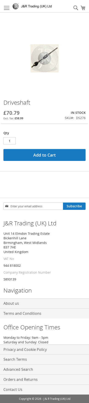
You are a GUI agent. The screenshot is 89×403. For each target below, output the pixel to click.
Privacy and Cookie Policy (25, 349)
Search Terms (15, 359)
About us (11, 303)
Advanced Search (18, 369)
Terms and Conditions (22, 313)
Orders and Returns (20, 379)
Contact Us (12, 389)
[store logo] (33, 6)
